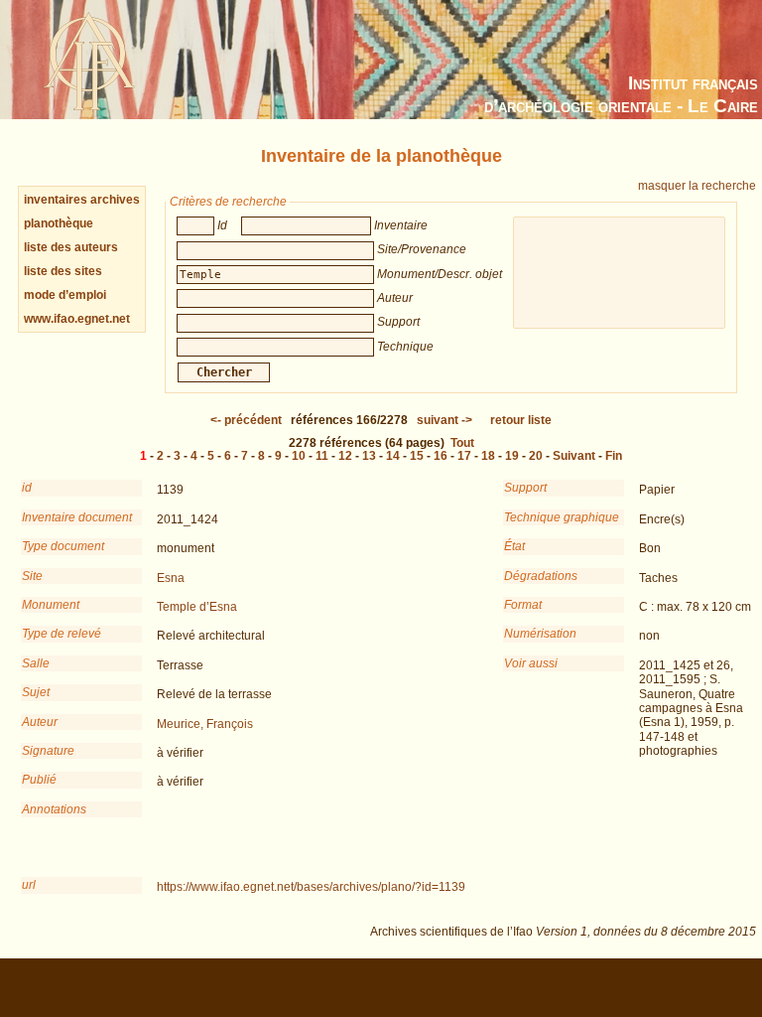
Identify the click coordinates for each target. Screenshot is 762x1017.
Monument (50, 605)
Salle (36, 663)
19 (512, 456)
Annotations (54, 809)
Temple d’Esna (197, 607)
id (27, 488)
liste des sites (63, 271)
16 (440, 456)
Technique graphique (561, 517)
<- (246, 420)
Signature (48, 751)
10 (299, 456)
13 (369, 456)
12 (345, 456)
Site (32, 576)
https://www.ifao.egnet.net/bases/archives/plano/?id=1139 (311, 887)
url (29, 885)
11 (322, 456)
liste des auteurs (71, 247)
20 (536, 456)
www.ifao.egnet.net (77, 319)
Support (525, 488)
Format (523, 605)
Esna (171, 578)
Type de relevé (61, 634)
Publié (39, 780)
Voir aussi (531, 663)
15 (417, 456)
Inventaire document (77, 517)
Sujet (36, 692)
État (514, 546)
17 (464, 456)
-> (444, 420)
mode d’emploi (65, 295)
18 (488, 456)
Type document (63, 546)
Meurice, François (205, 724)
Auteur (40, 722)
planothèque (58, 223)
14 (393, 456)
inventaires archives (82, 200)
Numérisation (540, 634)
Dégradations (540, 576)
